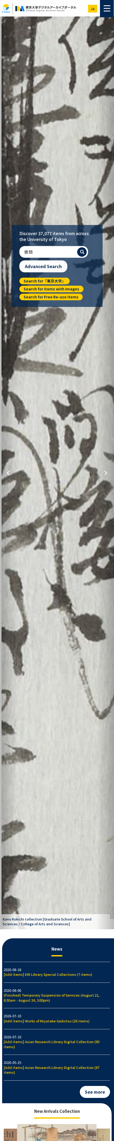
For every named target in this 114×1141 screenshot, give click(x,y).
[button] (8, 472)
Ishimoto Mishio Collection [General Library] (40, 923)
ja (93, 8)
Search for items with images (51, 289)
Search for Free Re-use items (51, 296)
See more (95, 1092)
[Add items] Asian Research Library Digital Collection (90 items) (51, 1044)
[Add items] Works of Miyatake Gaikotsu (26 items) (47, 1020)
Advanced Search (43, 266)
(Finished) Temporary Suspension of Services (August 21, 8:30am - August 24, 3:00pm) (51, 998)
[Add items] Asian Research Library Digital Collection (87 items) (51, 1070)
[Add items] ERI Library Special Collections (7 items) (48, 974)
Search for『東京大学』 (44, 281)
